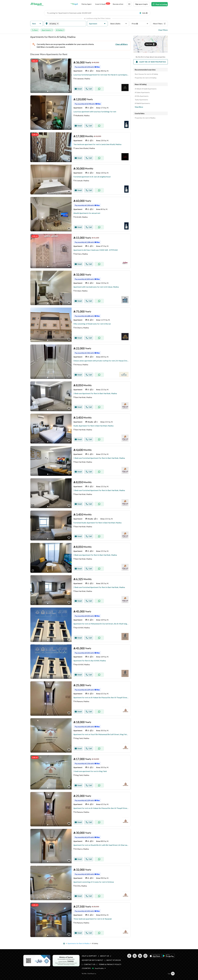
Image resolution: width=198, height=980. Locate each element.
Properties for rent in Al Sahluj (145, 78)
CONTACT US (89, 964)
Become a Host (118, 4)
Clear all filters (121, 44)
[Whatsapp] (99, 88)
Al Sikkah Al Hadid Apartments (146, 89)
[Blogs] (74, 4)
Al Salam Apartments (142, 92)
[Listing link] (80, 76)
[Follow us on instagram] (145, 957)
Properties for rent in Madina (145, 118)
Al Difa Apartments (141, 96)
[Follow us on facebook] (129, 957)
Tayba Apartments (141, 100)
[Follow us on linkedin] (140, 957)
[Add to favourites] (69, 90)
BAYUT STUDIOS (114, 960)
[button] (36, 23)
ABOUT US (104, 956)
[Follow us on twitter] (134, 957)
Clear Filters (163, 30)
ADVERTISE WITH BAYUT (92, 960)
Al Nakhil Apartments (142, 103)
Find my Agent (86, 4)
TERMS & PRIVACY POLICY (110, 964)
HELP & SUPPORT (89, 956)
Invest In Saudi (102, 4)
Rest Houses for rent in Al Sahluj (146, 74)
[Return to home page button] (37, 4)
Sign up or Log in (141, 4)
